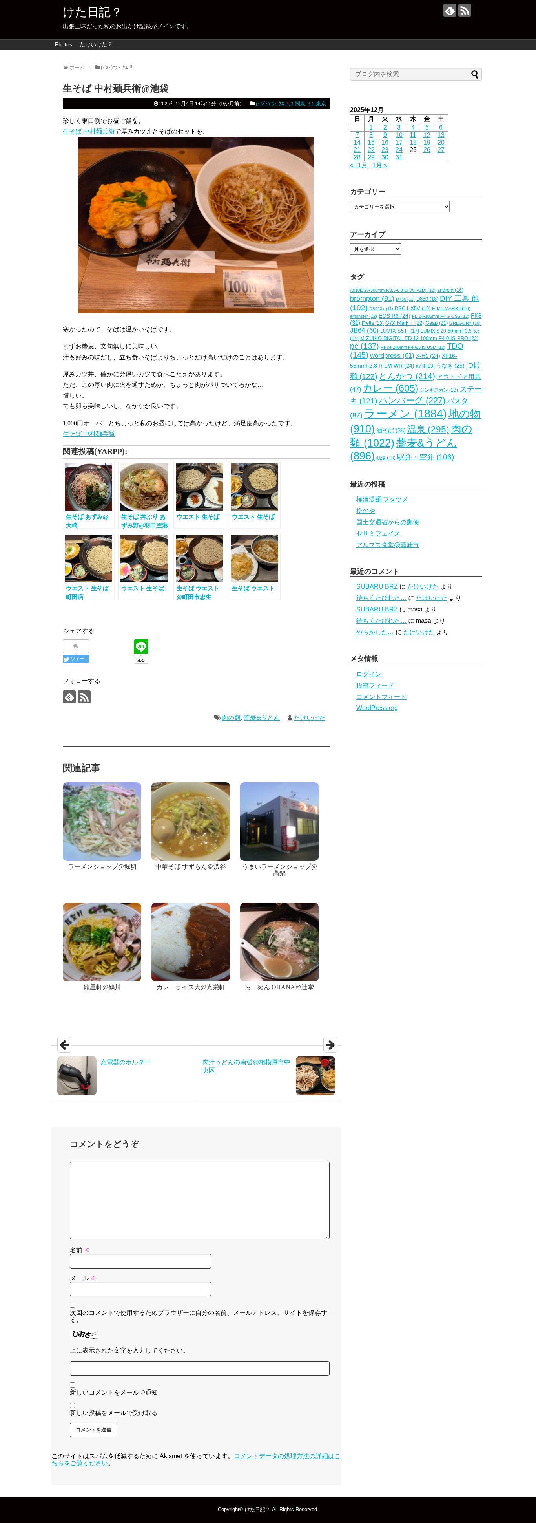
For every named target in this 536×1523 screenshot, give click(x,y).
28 (357, 157)
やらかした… (375, 632)
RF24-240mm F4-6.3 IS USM (413, 347)
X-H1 (428, 356)
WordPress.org (377, 708)
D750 (405, 299)
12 (426, 135)
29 (371, 157)
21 (357, 149)
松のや (365, 510)
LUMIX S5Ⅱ (399, 331)
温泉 (428, 429)
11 (413, 135)
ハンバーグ (412, 400)
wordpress (392, 355)
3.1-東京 (317, 103)
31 (399, 157)
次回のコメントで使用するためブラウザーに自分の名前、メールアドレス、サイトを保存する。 (198, 1316)
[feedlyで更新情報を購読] (449, 10)
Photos (63, 44)
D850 (427, 299)
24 (399, 149)
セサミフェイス (378, 533)
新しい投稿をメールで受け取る (114, 1413)
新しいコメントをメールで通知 (114, 1392)
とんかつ (407, 376)
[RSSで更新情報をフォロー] (464, 10)
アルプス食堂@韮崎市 (387, 545)
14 (357, 142)
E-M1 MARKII (451, 308)
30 (384, 157)
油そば (391, 430)
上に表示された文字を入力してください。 (129, 1350)
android (450, 290)
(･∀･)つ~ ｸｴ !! (272, 103)
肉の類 (231, 717)
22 (371, 149)
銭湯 (386, 458)
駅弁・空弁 (425, 457)
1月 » (379, 165)
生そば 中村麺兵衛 (89, 131)
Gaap (436, 323)
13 (441, 135)
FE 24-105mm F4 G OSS (440, 316)
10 (399, 135)
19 (426, 142)
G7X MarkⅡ (404, 323)
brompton (372, 298)
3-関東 (298, 103)
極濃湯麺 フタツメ (382, 499)
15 (371, 142)
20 (441, 142)
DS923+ (381, 308)
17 (399, 142)
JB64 (364, 330)
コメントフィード (381, 697)
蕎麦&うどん (262, 717)
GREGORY (465, 323)
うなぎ (450, 366)
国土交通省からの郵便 (387, 522)
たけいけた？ (96, 44)
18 (413, 142)
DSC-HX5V (412, 308)
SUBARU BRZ (377, 586)
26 (426, 149)
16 (384, 142)
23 (384, 149)
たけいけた (309, 717)
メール (83, 1278)
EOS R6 (394, 316)
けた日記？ (92, 11)
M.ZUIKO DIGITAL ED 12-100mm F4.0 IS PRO (419, 338)
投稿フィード (375, 685)
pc (364, 346)
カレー (390, 388)
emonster (363, 316)
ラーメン (405, 413)
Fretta (373, 323)
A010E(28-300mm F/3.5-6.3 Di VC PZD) (393, 290)
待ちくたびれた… (381, 598)
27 (441, 149)
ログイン (368, 674)
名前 (80, 1250)
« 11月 (359, 165)
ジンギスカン (439, 390)
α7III (425, 366)
